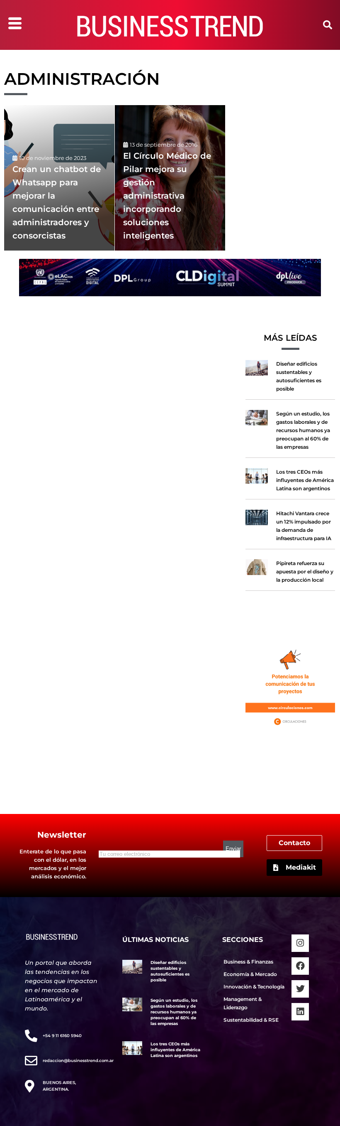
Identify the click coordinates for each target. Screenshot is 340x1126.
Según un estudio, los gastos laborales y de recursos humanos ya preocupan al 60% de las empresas (303, 430)
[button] (327, 25)
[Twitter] (300, 989)
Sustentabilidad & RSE (251, 1020)
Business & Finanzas (248, 962)
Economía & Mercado (250, 974)
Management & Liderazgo (242, 1003)
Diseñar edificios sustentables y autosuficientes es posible (170, 971)
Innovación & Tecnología (253, 986)
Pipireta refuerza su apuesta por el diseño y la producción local (304, 571)
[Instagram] (300, 943)
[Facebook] (300, 966)
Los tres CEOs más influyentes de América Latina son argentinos (305, 480)
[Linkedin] (300, 1011)
